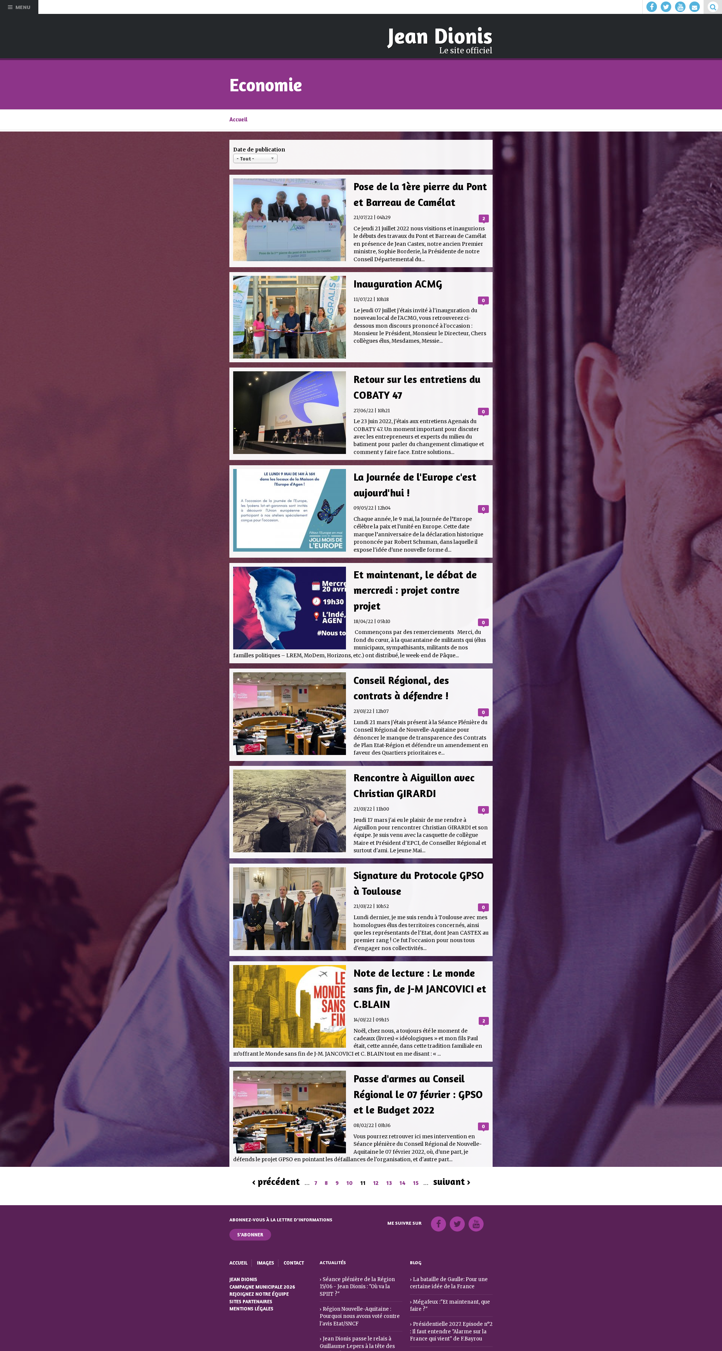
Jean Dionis (443, 35)
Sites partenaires (251, 1282)
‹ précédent (276, 1164)
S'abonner (250, 1217)
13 (389, 1165)
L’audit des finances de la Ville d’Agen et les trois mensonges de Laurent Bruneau (448, 1340)
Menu (22, 7)
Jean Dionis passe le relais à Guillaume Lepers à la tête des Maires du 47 (354, 1318)
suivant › (451, 1164)
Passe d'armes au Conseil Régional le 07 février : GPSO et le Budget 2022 (415, 1070)
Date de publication (259, 148)
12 (376, 1165)
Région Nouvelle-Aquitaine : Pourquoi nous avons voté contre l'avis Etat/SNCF (358, 1290)
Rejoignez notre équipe (258, 1275)
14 (402, 1165)
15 (416, 1165)
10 (349, 1165)
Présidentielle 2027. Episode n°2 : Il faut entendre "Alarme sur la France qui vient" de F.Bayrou (449, 1312)
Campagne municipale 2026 (261, 1268)
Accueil (238, 118)
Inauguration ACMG (396, 279)
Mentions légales (251, 1289)
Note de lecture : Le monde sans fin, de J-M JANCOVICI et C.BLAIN (416, 961)
